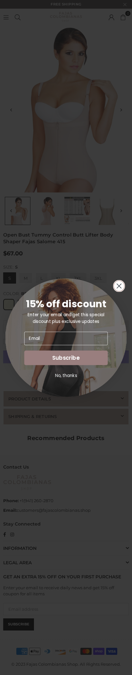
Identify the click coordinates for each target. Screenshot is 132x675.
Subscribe (66, 357)
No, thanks (66, 375)
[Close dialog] (119, 285)
